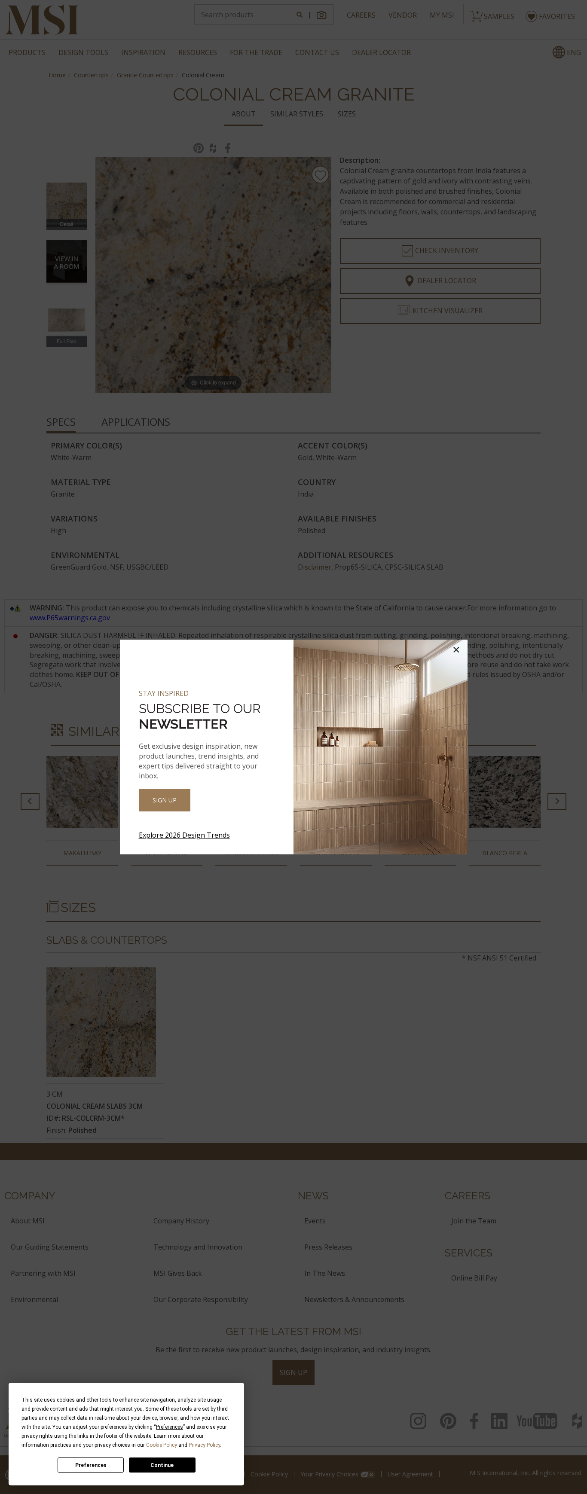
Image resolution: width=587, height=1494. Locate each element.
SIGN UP (165, 800)
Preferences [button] (169, 1427)
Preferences (91, 1465)
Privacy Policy (204, 1445)
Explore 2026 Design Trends (184, 835)
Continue (162, 1465)
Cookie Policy (161, 1445)
